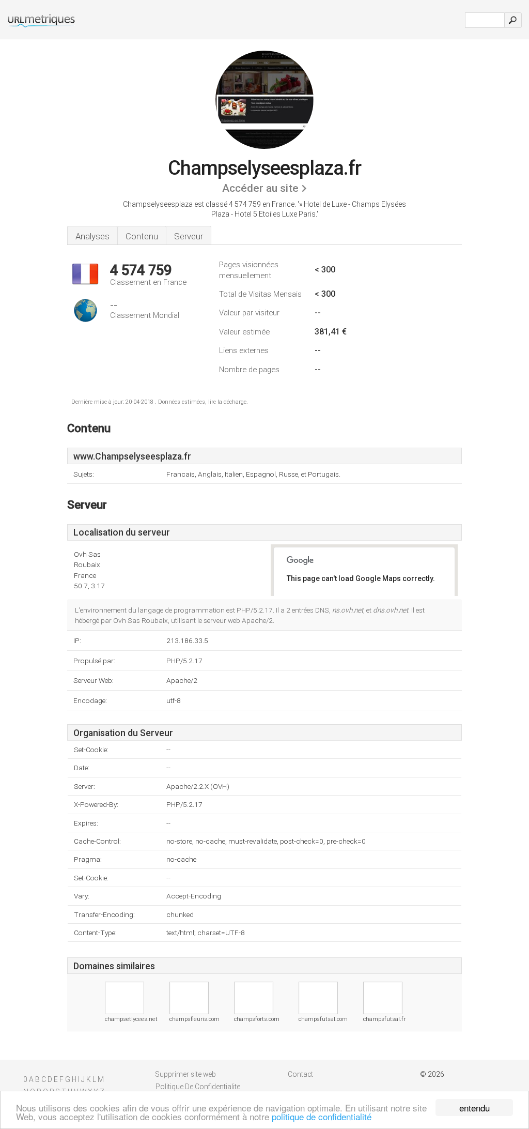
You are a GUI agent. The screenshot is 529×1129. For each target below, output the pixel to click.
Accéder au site (260, 188)
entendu (474, 1107)
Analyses (92, 236)
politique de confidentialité (321, 1116)
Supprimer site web (185, 1074)
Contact (300, 1074)
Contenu (142, 236)
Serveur (188, 236)
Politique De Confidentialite (197, 1086)
